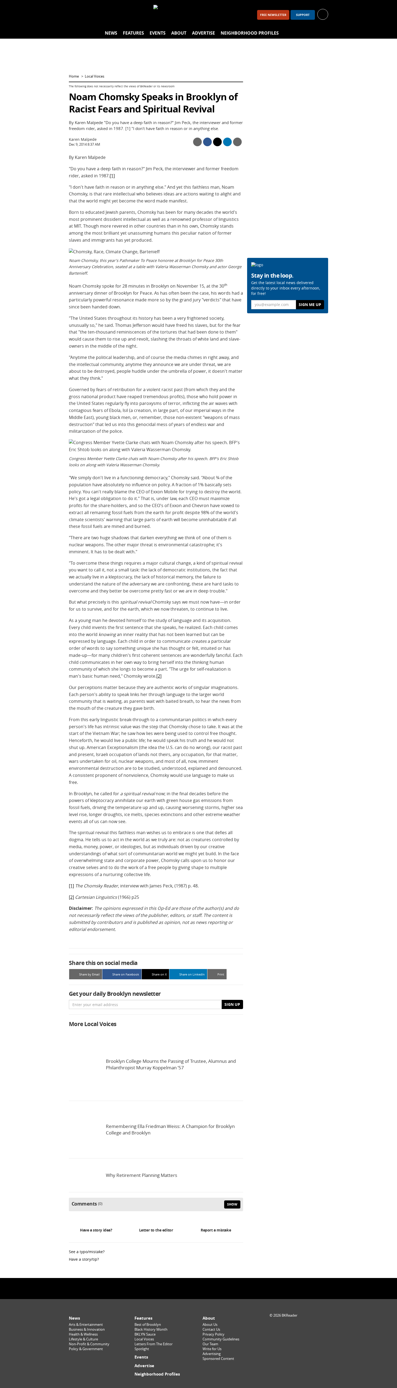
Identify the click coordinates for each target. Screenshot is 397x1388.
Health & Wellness (83, 1334)
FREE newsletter (273, 15)
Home (74, 76)
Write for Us (212, 1349)
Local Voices (94, 76)
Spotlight (141, 1349)
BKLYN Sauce (145, 1334)
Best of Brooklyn (147, 1324)
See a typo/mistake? (87, 1251)
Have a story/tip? (84, 1259)
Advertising (212, 1354)
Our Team (210, 1344)
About (178, 33)
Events (158, 33)
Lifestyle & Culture (83, 1339)
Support (302, 15)
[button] (322, 13)
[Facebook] (75, 14)
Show (232, 1204)
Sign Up (232, 1004)
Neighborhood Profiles (250, 33)
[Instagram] (89, 14)
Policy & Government (86, 1349)
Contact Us (211, 1329)
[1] (112, 176)
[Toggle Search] (322, 33)
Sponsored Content (218, 1358)
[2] (159, 676)
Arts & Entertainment (86, 1324)
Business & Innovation (87, 1329)
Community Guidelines (221, 1339)
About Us (210, 1324)
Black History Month (150, 1329)
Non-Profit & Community (89, 1344)
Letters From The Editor (153, 1344)
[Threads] (103, 14)
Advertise (203, 33)
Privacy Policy (213, 1334)
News (111, 33)
